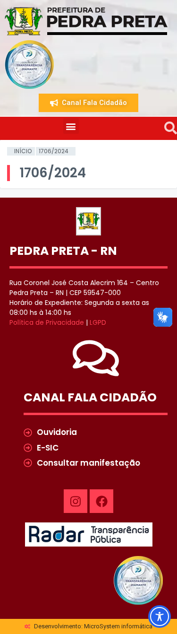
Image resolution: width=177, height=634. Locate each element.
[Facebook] (101, 501)
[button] (71, 126)
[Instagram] (75, 501)
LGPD (98, 322)
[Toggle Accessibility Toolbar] (159, 616)
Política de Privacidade (46, 322)
